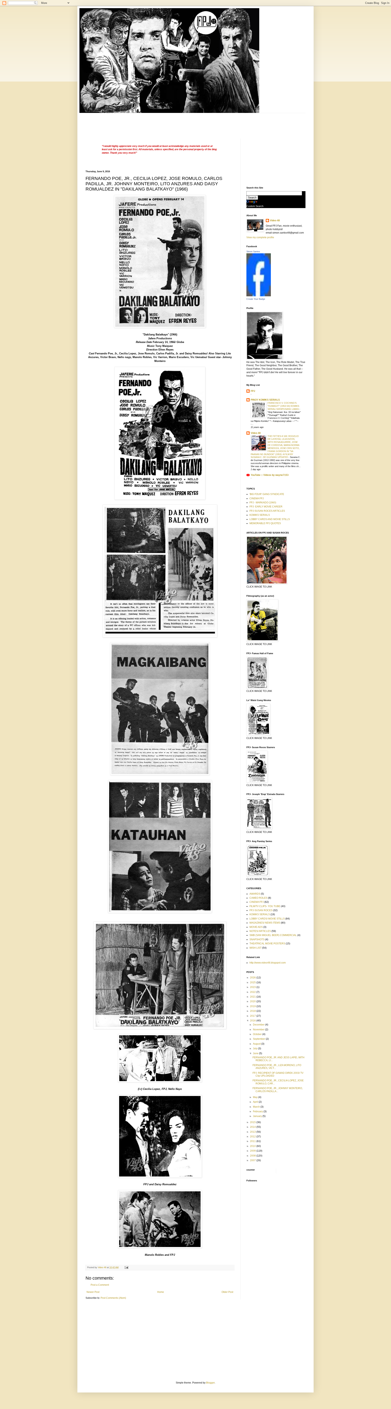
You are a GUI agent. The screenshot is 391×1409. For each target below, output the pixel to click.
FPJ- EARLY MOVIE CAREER (265, 506)
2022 (253, 992)
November (259, 1029)
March (256, 1106)
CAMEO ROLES (258, 897)
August (257, 1043)
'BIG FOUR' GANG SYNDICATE (266, 494)
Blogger (210, 1382)
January (257, 1116)
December (259, 1024)
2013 (253, 1131)
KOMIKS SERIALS (259, 515)
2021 (253, 996)
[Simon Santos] (258, 295)
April (256, 1101)
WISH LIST (255, 947)
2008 (253, 1155)
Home (160, 1292)
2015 (253, 1122)
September (259, 1038)
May (255, 1097)
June (256, 1053)
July (255, 1048)
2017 (253, 1015)
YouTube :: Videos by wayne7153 (270, 475)
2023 (253, 987)
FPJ (253, 391)
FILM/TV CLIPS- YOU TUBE (264, 906)
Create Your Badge (255, 299)
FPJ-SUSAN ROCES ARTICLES (267, 510)
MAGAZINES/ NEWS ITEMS (264, 922)
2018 (253, 1011)
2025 (253, 982)
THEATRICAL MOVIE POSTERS (267, 943)
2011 (253, 1141)
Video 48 (275, 220)
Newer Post (93, 1292)
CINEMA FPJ (256, 498)
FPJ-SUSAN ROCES (260, 910)
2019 (253, 1006)
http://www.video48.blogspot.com (267, 962)
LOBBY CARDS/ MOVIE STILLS (267, 918)
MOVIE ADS (256, 927)
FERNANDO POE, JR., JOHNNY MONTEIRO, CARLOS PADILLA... (278, 1090)
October (257, 1034)
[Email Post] (126, 1267)
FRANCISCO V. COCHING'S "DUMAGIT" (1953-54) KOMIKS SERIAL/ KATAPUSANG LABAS (283, 406)
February (258, 1111)
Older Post (227, 1292)
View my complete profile (260, 237)
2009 (253, 1150)
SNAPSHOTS (257, 939)
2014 (253, 1127)
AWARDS (254, 893)
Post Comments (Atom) (113, 1298)
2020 (253, 1001)
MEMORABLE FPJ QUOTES (265, 523)
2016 (253, 1020)
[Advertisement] (160, 122)
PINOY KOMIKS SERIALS (265, 399)
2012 (253, 1136)
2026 (253, 977)
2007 (253, 1160)
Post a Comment (100, 1284)
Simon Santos (253, 251)
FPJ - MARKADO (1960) (262, 502)
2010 (253, 1146)
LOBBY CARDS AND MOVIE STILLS (269, 519)
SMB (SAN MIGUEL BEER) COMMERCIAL (273, 935)
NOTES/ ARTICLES (260, 931)
